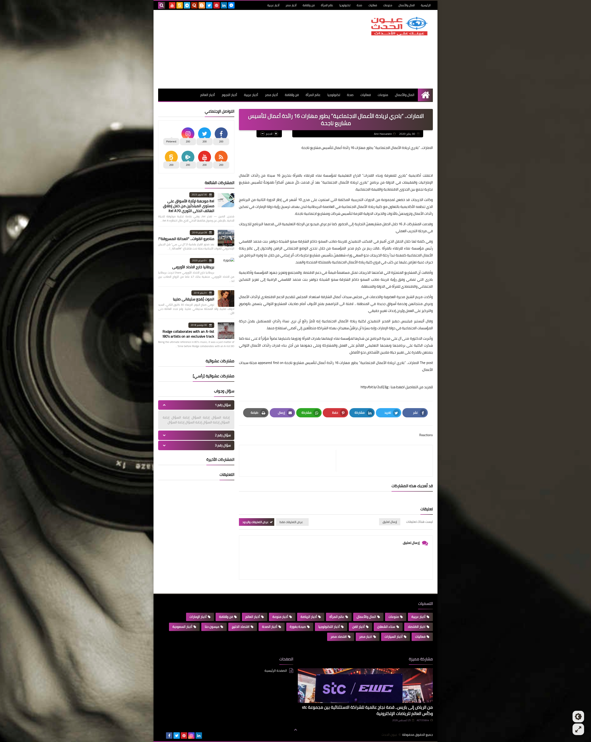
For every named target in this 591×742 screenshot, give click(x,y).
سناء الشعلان (386, 627)
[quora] (194, 5)
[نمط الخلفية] (578, 729)
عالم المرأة (327, 5)
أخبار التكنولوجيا (329, 627)
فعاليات (372, 5)
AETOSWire (423, 720)
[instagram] (191, 735)
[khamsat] (179, 5)
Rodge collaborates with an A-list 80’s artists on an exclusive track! (188, 334)
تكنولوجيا (344, 5)
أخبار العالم (207, 95)
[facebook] (169, 735)
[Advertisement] (242, 49)
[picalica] (162, 735)
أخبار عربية (273, 5)
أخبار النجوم (229, 95)
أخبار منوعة (280, 617)
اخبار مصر (365, 637)
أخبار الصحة (269, 627)
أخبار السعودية (182, 627)
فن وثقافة (309, 5)
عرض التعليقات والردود (255, 522)
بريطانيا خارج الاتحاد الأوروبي (193, 266)
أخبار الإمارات (198, 617)
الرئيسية (426, 5)
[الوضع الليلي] (578, 716)
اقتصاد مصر (339, 637)
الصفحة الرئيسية (276, 671)
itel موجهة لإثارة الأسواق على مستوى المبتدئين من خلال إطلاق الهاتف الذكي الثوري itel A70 (188, 205)
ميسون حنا (212, 627)
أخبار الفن (358, 627)
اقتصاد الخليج (241, 627)
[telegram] (187, 5)
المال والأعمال (406, 5)
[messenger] (231, 5)
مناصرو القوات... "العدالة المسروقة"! (186, 238)
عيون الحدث (389, 734)
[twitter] (209, 5)
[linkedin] (224, 5)
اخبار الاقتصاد (416, 627)
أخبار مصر (291, 5)
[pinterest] (216, 5)
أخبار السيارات (394, 637)
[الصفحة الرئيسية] (425, 95)
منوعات (387, 5)
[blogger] (202, 5)
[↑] (295, 729)
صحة (359, 5)
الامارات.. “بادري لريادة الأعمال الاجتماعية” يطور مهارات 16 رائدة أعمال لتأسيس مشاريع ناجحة (351, 362)
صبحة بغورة (298, 627)
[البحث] (161, 5)
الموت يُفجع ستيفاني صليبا (193, 299)
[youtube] (172, 5)
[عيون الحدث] (399, 26)
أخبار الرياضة (309, 617)
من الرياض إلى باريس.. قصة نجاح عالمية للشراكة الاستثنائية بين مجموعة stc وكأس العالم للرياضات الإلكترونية (367, 710)
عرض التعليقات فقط (291, 522)
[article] (290, 461)
